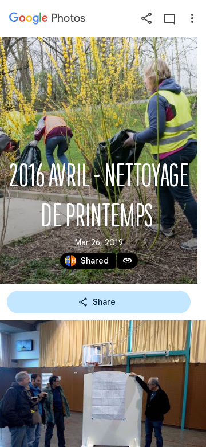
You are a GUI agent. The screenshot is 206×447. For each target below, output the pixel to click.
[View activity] (169, 18)
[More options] (192, 18)
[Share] (146, 18)
